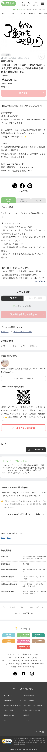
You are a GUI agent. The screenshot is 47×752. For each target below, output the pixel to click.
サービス (30, 607)
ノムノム (26, 720)
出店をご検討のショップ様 (32, 710)
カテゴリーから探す (23, 613)
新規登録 (15, 9)
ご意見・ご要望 (8, 710)
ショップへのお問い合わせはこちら (23, 514)
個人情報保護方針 (29, 695)
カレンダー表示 (34, 298)
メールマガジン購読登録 (23, 428)
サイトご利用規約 (29, 700)
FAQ (5, 720)
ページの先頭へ (40, 731)
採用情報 (26, 715)
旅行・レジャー (41, 607)
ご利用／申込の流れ (23, 201)
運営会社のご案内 (9, 715)
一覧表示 (12, 298)
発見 (8, 538)
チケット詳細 (8, 200)
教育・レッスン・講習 (22, 332)
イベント (4, 607)
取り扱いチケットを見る (24, 378)
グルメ (22, 607)
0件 (6, 75)
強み (3, 538)
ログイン (21, 9)
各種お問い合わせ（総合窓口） (13, 705)
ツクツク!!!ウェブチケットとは (33, 705)
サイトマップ (8, 695)
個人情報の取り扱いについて (12, 700)
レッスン (4, 332)
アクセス (38, 201)
